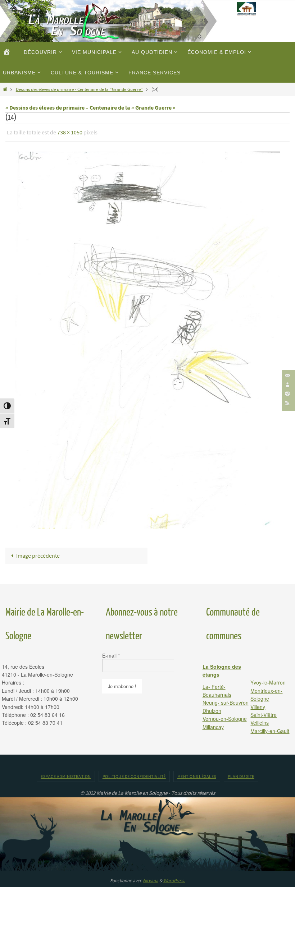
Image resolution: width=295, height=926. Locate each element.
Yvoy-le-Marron (268, 680)
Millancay (213, 724)
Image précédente (38, 553)
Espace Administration (66, 774)
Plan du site (241, 774)
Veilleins (259, 720)
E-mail (111, 653)
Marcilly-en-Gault (269, 728)
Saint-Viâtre (263, 712)
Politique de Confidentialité (134, 774)
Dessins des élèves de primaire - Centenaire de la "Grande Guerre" (79, 89)
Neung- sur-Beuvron (226, 700)
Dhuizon (212, 708)
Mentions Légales (196, 774)
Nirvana (150, 878)
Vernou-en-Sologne (225, 716)
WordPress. (174, 878)
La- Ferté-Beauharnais (217, 688)
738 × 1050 (69, 131)
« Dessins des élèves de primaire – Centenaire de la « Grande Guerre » (90, 107)
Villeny (257, 704)
